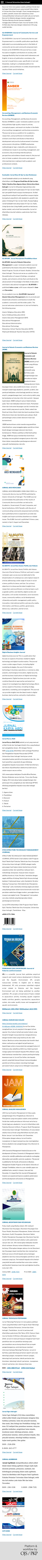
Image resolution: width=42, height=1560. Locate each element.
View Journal (6, 73)
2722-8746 (10, 751)
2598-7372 (15, 1272)
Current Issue (17, 73)
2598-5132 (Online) (28, 1368)
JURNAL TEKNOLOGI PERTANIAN (14, 1318)
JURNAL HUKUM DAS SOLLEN (13, 1020)
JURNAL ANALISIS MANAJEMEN (14, 1109)
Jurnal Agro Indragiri (9, 1411)
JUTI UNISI (6, 1531)
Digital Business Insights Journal (13, 652)
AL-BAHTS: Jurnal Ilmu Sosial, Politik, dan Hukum (20, 566)
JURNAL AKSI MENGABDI (11, 488)
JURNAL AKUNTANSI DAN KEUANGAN (16, 1222)
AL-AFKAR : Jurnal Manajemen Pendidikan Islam (19, 258)
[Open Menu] (2, 2)
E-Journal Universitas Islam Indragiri (18, 2)
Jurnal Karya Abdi (8, 739)
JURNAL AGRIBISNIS (9, 1459)
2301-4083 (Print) (13, 1368)
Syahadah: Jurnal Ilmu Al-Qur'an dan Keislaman (19, 175)
